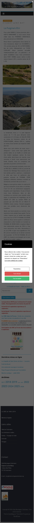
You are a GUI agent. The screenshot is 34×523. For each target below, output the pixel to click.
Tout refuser (17, 274)
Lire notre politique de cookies (14, 260)
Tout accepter (17, 278)
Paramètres (17, 269)
